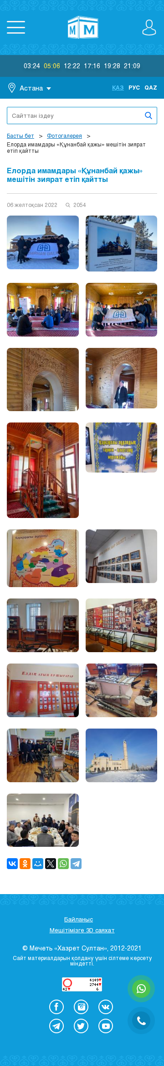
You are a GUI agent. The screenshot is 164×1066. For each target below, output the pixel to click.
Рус (134, 87)
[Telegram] (76, 863)
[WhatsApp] (63, 863)
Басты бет (20, 135)
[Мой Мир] (37, 863)
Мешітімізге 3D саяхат (82, 930)
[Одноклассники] (25, 863)
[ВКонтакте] (12, 863)
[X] (50, 863)
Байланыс (78, 919)
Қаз (118, 87)
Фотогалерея (64, 135)
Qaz (150, 87)
